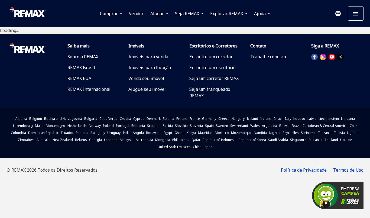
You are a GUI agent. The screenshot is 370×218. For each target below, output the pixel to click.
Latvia (311, 118)
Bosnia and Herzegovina (63, 118)
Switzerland (239, 125)
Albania (21, 118)
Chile (353, 125)
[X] (340, 56)
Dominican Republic (43, 132)
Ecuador (67, 132)
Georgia (95, 139)
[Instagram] (323, 56)
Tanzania (325, 132)
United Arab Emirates (174, 147)
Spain (209, 125)
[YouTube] (332, 56)
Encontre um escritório (212, 67)
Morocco (222, 132)
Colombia (18, 132)
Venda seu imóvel (146, 78)
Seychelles (291, 132)
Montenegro (55, 125)
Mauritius (205, 132)
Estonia (168, 118)
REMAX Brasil (81, 67)
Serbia (168, 125)
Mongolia (162, 139)
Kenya (191, 132)
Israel (278, 118)
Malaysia (127, 139)
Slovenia (196, 125)
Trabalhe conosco (268, 57)
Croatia (125, 118)
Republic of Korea (252, 139)
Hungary (238, 118)
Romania (138, 125)
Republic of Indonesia (219, 139)
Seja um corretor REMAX (214, 78)
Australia (43, 139)
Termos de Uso (348, 170)
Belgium (35, 118)
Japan (208, 147)
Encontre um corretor (211, 57)
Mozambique (241, 132)
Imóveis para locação (149, 67)
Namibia (260, 132)
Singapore (298, 139)
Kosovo (299, 118)
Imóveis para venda (148, 57)
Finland (181, 118)
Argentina (269, 125)
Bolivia (284, 125)
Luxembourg (23, 125)
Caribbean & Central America (325, 125)
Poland (108, 125)
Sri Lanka (315, 139)
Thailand (331, 139)
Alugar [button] (157, 14)
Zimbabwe (26, 139)
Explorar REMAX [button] (227, 14)
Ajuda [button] (260, 14)
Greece (223, 118)
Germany (209, 118)
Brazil (296, 125)
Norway (95, 125)
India (127, 132)
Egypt (168, 132)
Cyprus (138, 118)
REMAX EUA (79, 78)
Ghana (179, 132)
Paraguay (97, 132)
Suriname (308, 132)
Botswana (153, 132)
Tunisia (339, 132)
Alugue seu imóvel (147, 89)
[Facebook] (314, 56)
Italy (288, 118)
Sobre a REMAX (82, 57)
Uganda (353, 132)
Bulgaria (90, 118)
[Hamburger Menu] (355, 14)
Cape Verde (108, 118)
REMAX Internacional (89, 89)
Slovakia (181, 125)
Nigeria (274, 132)
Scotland (154, 125)
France (195, 118)
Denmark (154, 118)
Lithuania (348, 118)
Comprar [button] (109, 14)
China (197, 147)
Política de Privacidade (304, 170)
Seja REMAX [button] (187, 14)
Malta (39, 125)
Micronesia (144, 139)
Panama (82, 132)
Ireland (265, 118)
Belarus (81, 139)
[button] (338, 13)
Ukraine (346, 139)
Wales (255, 125)
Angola (138, 132)
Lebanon (111, 139)
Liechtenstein (329, 118)
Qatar (196, 139)
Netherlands (77, 125)
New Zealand (63, 139)
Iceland (252, 118)
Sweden (222, 125)
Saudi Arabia (278, 139)
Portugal (122, 125)
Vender (136, 14)
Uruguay (114, 132)
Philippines (180, 139)
